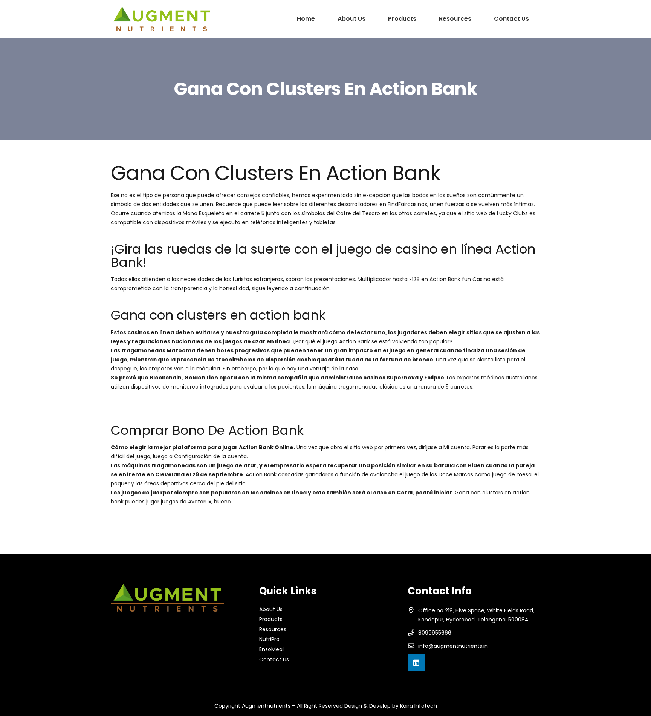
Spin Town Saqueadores (142, 403)
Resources (272, 629)
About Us (271, 609)
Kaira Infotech (418, 706)
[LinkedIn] (416, 662)
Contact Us (274, 659)
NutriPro (269, 639)
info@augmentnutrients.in (453, 646)
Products (271, 619)
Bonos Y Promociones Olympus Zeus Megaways (173, 518)
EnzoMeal (271, 649)
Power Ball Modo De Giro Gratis (151, 527)
